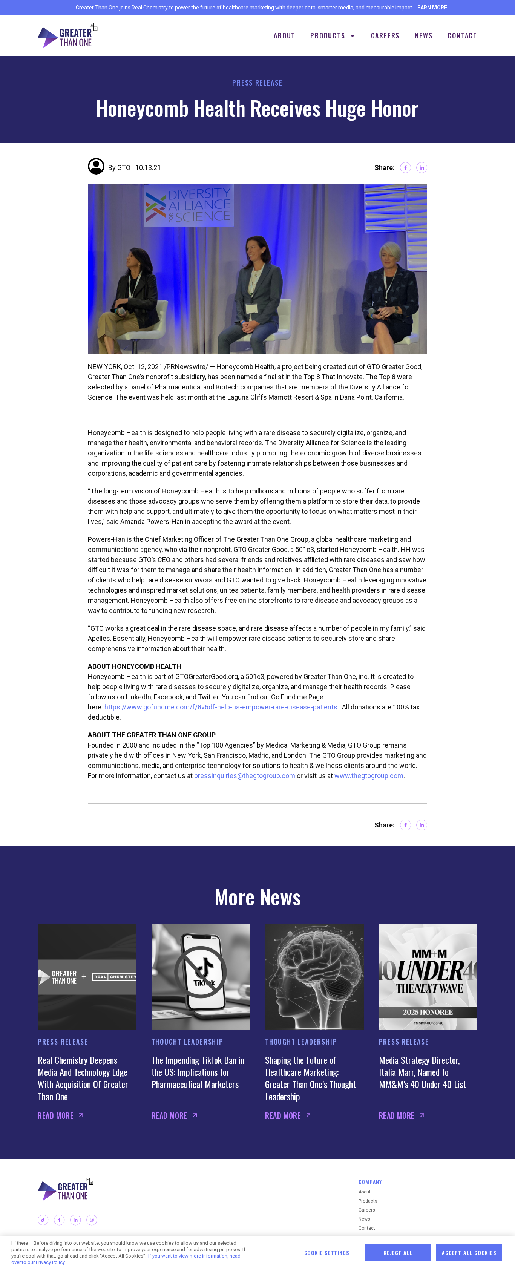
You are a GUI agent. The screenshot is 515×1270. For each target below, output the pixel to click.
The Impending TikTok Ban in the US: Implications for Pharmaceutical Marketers (198, 1072)
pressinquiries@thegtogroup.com (244, 776)
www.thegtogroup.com (368, 776)
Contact (462, 35)
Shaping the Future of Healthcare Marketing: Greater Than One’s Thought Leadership (310, 1078)
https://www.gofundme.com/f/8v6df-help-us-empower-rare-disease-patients (220, 707)
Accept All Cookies (469, 1252)
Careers (385, 35)
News (423, 35)
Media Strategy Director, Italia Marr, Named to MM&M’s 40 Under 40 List (422, 1072)
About (284, 35)
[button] (405, 167)
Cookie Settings (326, 1252)
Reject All (398, 1252)
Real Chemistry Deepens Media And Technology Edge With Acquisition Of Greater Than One (83, 1078)
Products (327, 35)
